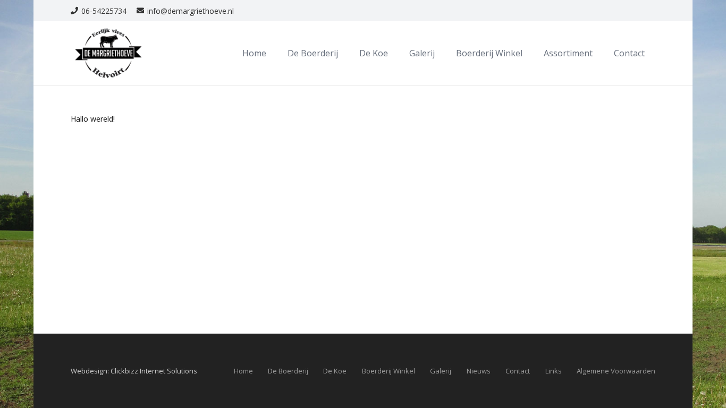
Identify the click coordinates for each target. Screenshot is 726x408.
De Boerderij (288, 371)
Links (553, 371)
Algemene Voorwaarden (616, 371)
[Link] (108, 53)
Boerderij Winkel (388, 371)
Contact (517, 371)
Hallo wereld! (93, 119)
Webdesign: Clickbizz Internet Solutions (134, 371)
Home (243, 371)
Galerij (440, 371)
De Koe (335, 371)
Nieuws (479, 371)
